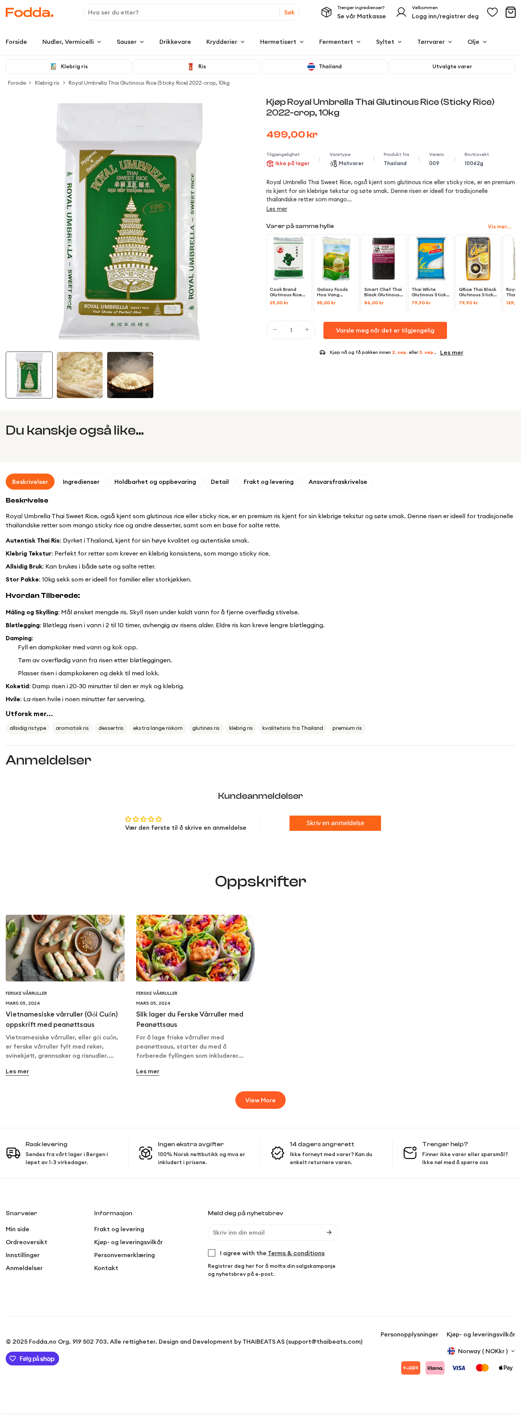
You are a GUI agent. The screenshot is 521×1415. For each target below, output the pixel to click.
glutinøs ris (206, 727)
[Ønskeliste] (492, 12)
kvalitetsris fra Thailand (292, 727)
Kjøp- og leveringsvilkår (128, 1242)
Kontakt (106, 1268)
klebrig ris (241, 727)
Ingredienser (81, 481)
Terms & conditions (296, 1253)
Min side (17, 1229)
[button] (510, 12)
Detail (220, 481)
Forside (17, 82)
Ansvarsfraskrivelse (338, 481)
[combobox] (191, 12)
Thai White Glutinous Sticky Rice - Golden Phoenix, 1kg (430, 292)
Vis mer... (499, 226)
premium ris (347, 727)
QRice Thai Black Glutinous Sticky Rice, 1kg (477, 292)
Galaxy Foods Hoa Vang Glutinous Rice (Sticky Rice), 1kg (335, 292)
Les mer (276, 208)
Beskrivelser (30, 481)
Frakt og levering (269, 481)
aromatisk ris (72, 727)
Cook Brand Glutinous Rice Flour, (286, 292)
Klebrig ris (47, 82)
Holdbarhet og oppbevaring (155, 481)
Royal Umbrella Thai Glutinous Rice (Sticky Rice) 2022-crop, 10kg (149, 82)
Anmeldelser (24, 1268)
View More (260, 1100)
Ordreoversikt (26, 1242)
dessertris (111, 727)
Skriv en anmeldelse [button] (335, 823)
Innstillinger (23, 1255)
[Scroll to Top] (506, 1373)
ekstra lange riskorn (158, 727)
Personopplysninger (409, 1334)
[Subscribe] (329, 1232)
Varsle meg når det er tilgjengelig (385, 330)
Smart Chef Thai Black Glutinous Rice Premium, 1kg (383, 292)
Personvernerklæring (124, 1255)
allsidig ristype (28, 727)
